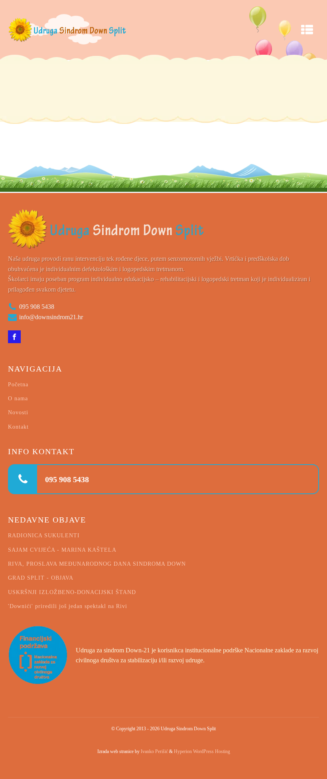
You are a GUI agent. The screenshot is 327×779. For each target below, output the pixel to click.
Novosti (18, 412)
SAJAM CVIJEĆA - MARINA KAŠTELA (62, 550)
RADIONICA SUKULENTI (44, 536)
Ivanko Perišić (154, 751)
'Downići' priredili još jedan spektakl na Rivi (67, 606)
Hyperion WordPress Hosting (202, 751)
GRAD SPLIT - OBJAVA (40, 578)
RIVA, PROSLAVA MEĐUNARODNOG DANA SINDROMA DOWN (97, 564)
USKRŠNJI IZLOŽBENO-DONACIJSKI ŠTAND (72, 592)
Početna (18, 385)
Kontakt (18, 427)
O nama (18, 398)
